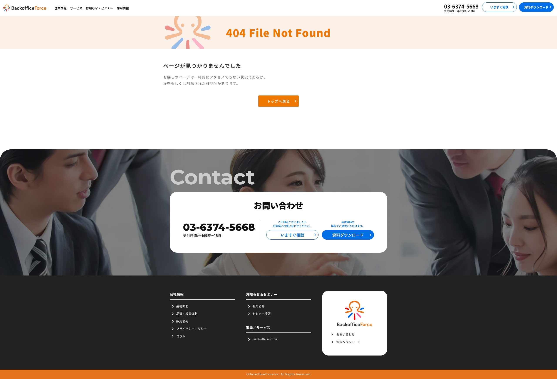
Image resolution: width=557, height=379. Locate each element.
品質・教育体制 (187, 313)
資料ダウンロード (536, 7)
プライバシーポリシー (191, 328)
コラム (180, 336)
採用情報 (123, 8)
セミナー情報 (261, 313)
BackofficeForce (264, 339)
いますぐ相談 (499, 7)
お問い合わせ (345, 334)
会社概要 (182, 306)
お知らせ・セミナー (99, 8)
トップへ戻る (278, 101)
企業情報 (60, 8)
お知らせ (258, 306)
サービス (76, 8)
